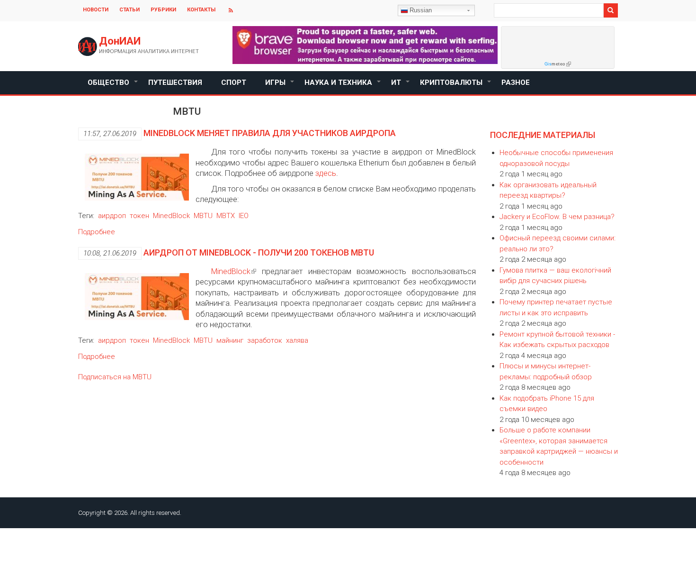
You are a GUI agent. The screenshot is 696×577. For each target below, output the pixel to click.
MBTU (203, 215)
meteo (554, 64)
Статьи (129, 10)
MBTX (225, 215)
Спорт (233, 82)
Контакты (201, 10)
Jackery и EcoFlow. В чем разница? (557, 216)
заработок (264, 340)
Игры (280, 86)
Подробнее (96, 232)
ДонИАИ (120, 41)
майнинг (229, 340)
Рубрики (163, 10)
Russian (421, 10)
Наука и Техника (343, 86)
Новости (95, 10)
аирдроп (112, 215)
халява (297, 340)
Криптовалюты (456, 86)
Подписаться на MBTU (115, 377)
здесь (325, 173)
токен (139, 215)
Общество (113, 86)
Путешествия (175, 82)
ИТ (400, 86)
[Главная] (87, 46)
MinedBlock (171, 215)
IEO (244, 215)
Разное (515, 82)
